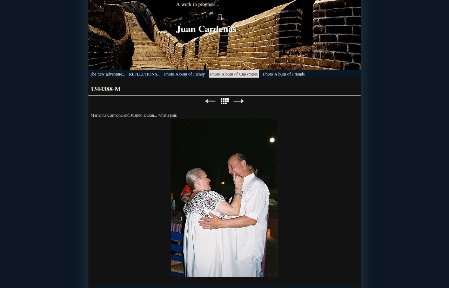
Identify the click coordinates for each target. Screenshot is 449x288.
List (224, 101)
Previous (210, 101)
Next (239, 101)
